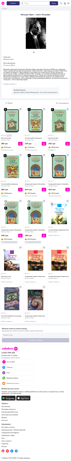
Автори (5, 8)
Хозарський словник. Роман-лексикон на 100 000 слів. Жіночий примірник (59, 276)
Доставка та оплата (8, 427)
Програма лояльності (8, 409)
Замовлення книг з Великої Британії (13, 430)
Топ (10, 135)
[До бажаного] (20, 109)
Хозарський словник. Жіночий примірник (35, 184)
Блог (3, 438)
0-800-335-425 (8, 353)
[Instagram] (2, 451)
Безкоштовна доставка (10, 242)
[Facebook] (11, 451)
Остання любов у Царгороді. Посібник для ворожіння (59, 230)
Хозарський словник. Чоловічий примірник (59, 184)
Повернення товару (8, 435)
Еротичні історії (6, 138)
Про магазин (5, 406)
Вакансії (4, 417)
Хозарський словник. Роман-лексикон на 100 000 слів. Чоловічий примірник (35, 276)
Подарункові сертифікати (10, 432)
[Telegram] (16, 451)
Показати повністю (9, 84)
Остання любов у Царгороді (33, 138)
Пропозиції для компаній (9, 415)
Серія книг (4, 443)
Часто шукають (6, 441)
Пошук (54, 3)
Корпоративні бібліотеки (9, 412)
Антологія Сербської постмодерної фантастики (12, 316)
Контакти (4, 420)
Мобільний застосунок (10, 389)
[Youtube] (7, 451)
